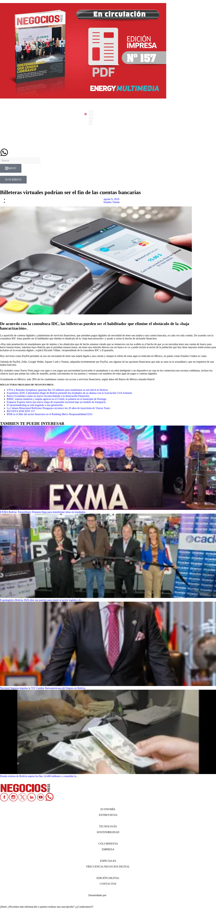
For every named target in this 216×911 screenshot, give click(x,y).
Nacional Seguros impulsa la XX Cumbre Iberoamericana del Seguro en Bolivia (42, 688)
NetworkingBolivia (117, 895)
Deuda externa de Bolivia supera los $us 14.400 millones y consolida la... (39, 776)
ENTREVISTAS (108, 815)
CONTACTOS (108, 883)
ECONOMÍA (108, 809)
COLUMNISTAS (108, 843)
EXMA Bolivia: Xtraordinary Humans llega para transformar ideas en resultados (42, 512)
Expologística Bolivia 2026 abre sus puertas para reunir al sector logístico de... (41, 600)
